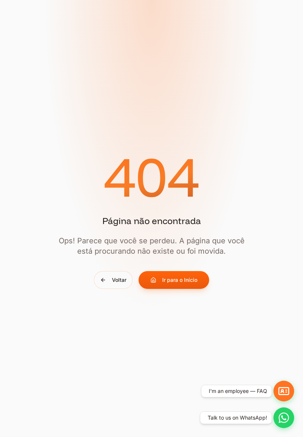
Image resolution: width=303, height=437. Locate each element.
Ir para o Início (179, 280)
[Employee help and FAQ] (283, 391)
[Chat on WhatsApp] (283, 417)
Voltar (119, 280)
